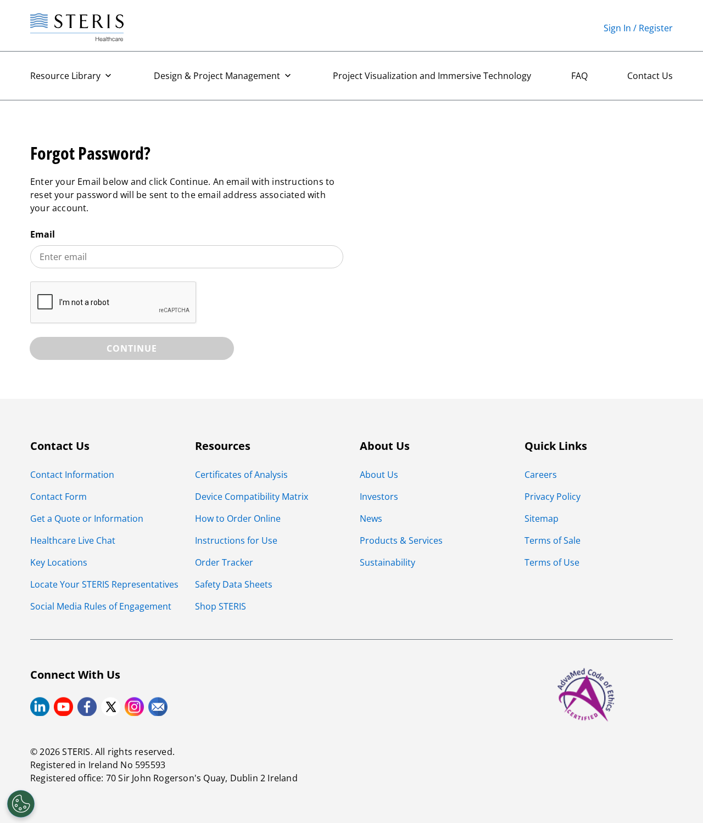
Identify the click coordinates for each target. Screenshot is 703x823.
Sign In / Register (638, 28)
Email (42, 234)
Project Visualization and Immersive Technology (432, 76)
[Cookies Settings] (21, 804)
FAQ (579, 76)
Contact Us (650, 76)
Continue (132, 348)
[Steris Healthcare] (77, 27)
